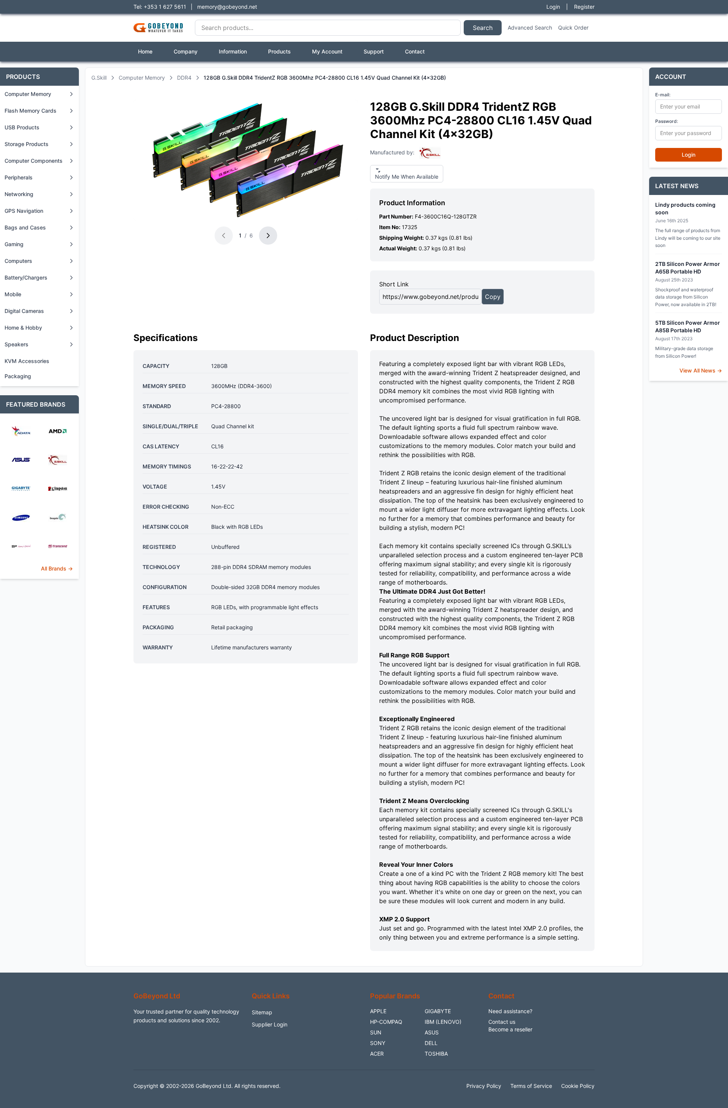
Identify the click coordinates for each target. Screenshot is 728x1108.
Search (483, 27)
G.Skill (99, 77)
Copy (492, 296)
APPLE (378, 1011)
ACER (377, 1053)
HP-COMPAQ (386, 1021)
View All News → (700, 370)
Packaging (18, 376)
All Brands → (57, 568)
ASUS (432, 1032)
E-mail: (662, 94)
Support (374, 51)
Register (584, 6)
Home (145, 51)
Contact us (501, 1021)
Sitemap (262, 1012)
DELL (431, 1043)
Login (553, 6)
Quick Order (573, 27)
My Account (327, 51)
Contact (415, 51)
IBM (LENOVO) (443, 1021)
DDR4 (184, 77)
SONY (377, 1043)
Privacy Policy (483, 1086)
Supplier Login (269, 1024)
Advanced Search (530, 27)
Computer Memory (142, 77)
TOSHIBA (436, 1053)
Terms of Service (531, 1086)
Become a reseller (510, 1029)
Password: (666, 121)
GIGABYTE (438, 1011)
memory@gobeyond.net (227, 6)
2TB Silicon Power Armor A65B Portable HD (687, 268)
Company (186, 51)
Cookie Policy (578, 1086)
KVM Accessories (27, 361)
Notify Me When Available (406, 176)
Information (233, 51)
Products (279, 51)
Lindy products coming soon (685, 208)
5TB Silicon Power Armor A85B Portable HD (687, 326)
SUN (375, 1032)
